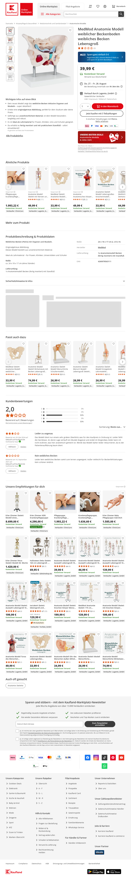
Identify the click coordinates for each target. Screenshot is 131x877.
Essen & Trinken (16, 832)
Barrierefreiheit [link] (94, 863)
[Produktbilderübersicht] (10, 61)
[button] (62, 408)
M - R (41, 798)
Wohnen (12, 808)
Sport (11, 822)
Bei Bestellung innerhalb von (103, 86)
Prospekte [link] (72, 788)
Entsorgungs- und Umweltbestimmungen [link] (68, 863)
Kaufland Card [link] (74, 793)
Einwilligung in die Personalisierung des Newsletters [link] (55, 741)
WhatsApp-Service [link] (76, 827)
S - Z (40, 803)
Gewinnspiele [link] (74, 813)
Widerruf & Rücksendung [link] (44, 829)
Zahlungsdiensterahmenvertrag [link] (111, 804)
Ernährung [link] (73, 817)
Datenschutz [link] (36, 863)
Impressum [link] (10, 863)
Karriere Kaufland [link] (105, 831)
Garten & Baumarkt (17, 793)
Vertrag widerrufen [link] (47, 835)
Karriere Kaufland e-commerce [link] (111, 836)
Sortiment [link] (72, 798)
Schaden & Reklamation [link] (49, 840)
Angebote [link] (72, 783)
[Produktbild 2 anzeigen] (10, 40)
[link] (73, 6)
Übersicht (43, 783)
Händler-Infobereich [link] (77, 843)
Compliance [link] (23, 863)
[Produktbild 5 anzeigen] (10, 68)
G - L (40, 793)
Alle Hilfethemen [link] (46, 818)
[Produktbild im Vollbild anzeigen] (46, 61)
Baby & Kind (14, 803)
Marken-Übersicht (16, 837)
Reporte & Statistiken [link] (107, 783)
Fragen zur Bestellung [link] (48, 823)
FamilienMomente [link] (76, 822)
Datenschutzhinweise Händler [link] (111, 809)
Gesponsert (9, 192)
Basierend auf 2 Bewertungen (20, 420)
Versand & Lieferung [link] (47, 845)
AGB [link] (47, 863)
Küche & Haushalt (16, 798)
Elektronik (13, 788)
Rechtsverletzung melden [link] (46, 851)
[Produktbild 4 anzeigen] (10, 59)
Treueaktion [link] (73, 808)
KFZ (10, 827)
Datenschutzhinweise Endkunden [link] (107, 815)
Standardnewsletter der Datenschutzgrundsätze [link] (43, 733)
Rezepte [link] (71, 803)
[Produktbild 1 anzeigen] (10, 31)
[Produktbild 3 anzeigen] (10, 50)
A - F (40, 788)
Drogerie (12, 817)
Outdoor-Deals (15, 783)
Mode (11, 813)
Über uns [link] (102, 788)
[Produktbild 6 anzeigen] (10, 77)
